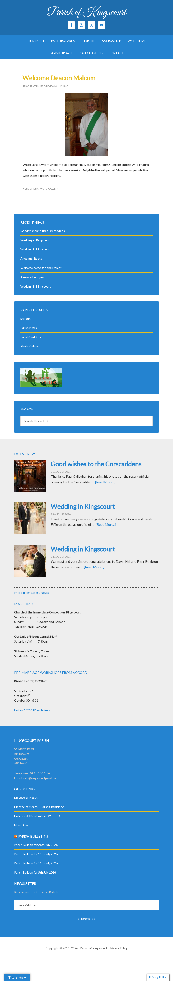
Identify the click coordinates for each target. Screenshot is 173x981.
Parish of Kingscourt (86, 13)
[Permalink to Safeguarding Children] (41, 385)
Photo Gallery (49, 188)
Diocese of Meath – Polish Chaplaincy (39, 807)
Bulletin (25, 318)
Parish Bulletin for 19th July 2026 (36, 854)
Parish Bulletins (33, 836)
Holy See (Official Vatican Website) (37, 816)
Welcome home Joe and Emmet (41, 268)
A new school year (32, 277)
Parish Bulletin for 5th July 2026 (35, 872)
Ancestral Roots (31, 258)
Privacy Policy (118, 948)
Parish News (28, 327)
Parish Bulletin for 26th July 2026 (36, 844)
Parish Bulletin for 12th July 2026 (36, 863)
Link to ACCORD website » (32, 710)
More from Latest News (31, 592)
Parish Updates (30, 337)
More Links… (22, 825)
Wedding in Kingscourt (35, 240)
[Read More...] (105, 482)
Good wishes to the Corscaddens (42, 231)
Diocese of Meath (26, 797)
